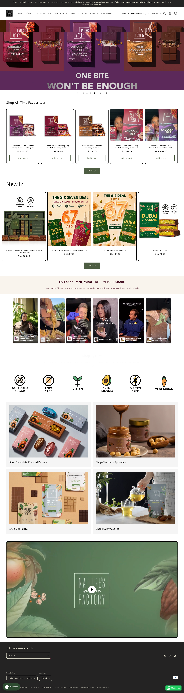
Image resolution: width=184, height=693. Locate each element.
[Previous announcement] (7, 3)
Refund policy (73, 687)
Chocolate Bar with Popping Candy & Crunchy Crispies (57, 147)
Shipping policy (47, 687)
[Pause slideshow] (107, 93)
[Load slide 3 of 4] (91, 93)
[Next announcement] (177, 3)
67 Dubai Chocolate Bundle (115, 251)
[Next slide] (100, 93)
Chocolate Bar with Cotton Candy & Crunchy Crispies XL (161, 147)
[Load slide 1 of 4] (83, 93)
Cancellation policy (103, 687)
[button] (42, 13)
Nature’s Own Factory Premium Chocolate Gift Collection (24, 252)
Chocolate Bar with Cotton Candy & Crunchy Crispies (23, 147)
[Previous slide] (77, 93)
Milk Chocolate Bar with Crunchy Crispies (92, 147)
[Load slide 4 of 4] (94, 93)
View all (92, 171)
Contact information (87, 687)
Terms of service (60, 687)
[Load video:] (92, 589)
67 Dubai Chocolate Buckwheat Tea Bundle (69, 251)
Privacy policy (35, 687)
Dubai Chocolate (160, 251)
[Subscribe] (48, 656)
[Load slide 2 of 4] (87, 93)
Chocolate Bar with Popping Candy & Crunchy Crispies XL (126, 147)
